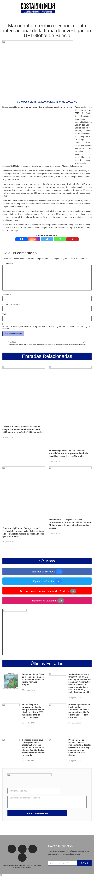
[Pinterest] (72, 239)
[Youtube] (22, 857)
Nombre (6, 295)
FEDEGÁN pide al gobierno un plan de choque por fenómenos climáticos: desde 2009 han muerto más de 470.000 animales (22, 429)
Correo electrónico (11, 305)
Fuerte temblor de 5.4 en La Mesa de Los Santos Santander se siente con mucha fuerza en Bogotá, (33, 679)
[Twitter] (47, 239)
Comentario (8, 263)
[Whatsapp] (60, 239)
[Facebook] (21, 239)
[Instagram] (34, 239)
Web (4, 314)
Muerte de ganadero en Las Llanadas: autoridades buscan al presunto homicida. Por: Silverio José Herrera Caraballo (68, 453)
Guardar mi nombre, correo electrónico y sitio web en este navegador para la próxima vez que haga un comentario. (46, 328)
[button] (4, 8)
